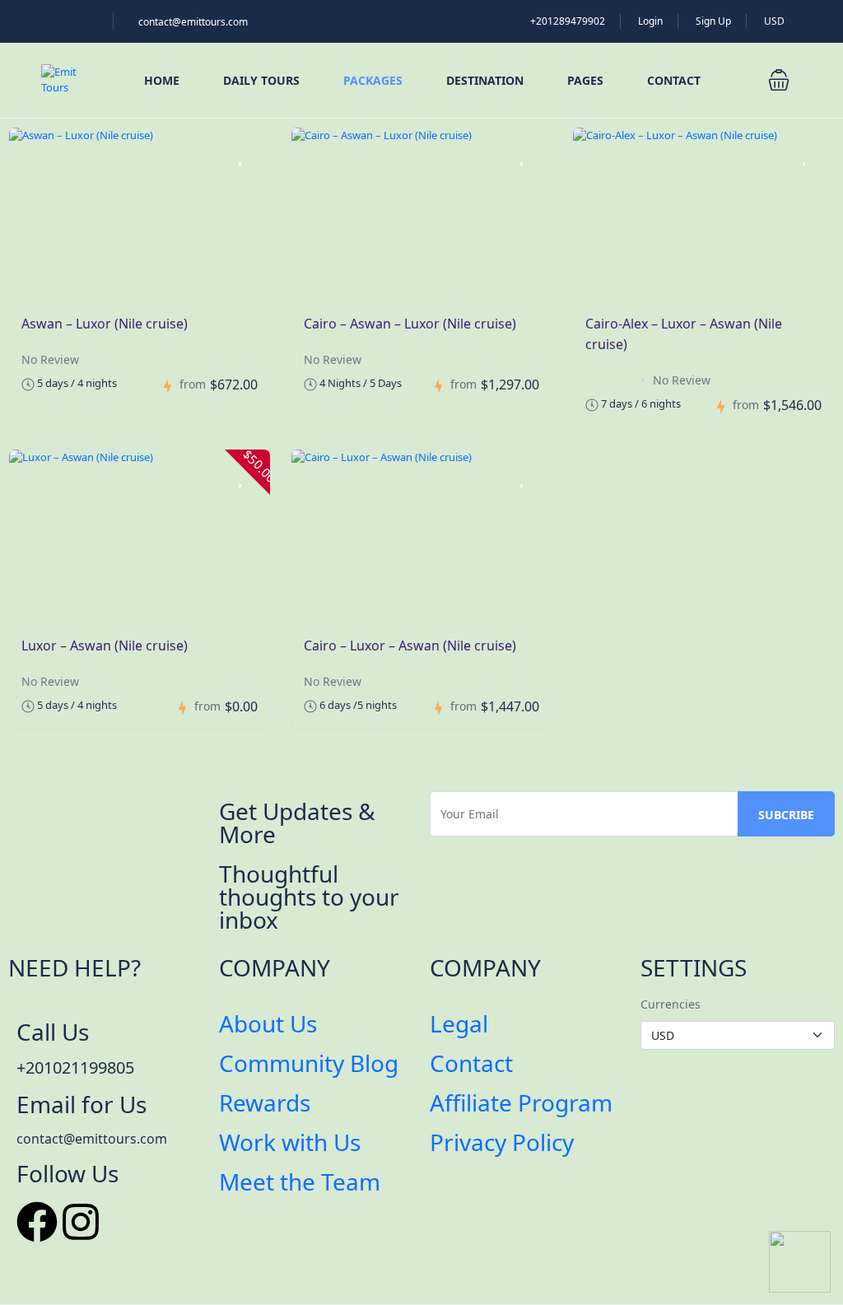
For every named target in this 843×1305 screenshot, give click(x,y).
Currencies (670, 1004)
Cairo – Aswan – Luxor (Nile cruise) (410, 324)
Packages (373, 80)
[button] (778, 80)
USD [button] (775, 21)
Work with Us (290, 1142)
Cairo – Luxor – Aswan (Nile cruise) (410, 645)
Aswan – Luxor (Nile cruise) (104, 324)
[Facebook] (37, 1221)
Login (650, 21)
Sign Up (713, 21)
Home (161, 80)
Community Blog (308, 1063)
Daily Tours (261, 80)
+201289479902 (567, 21)
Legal (459, 1023)
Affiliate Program (521, 1102)
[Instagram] (80, 1221)
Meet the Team (299, 1181)
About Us (268, 1023)
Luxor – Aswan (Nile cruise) (104, 645)
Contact (674, 80)
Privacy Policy (502, 1142)
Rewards (264, 1102)
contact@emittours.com (193, 22)
